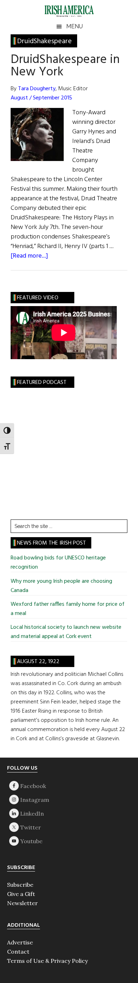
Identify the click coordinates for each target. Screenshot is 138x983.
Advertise (20, 942)
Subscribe (20, 884)
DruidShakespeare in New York (65, 66)
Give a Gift (21, 893)
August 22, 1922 (38, 661)
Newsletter (22, 903)
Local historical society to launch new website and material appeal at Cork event (66, 632)
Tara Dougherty (37, 88)
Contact (18, 951)
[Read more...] (29, 256)
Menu (74, 26)
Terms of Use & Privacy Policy (47, 960)
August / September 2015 (41, 98)
